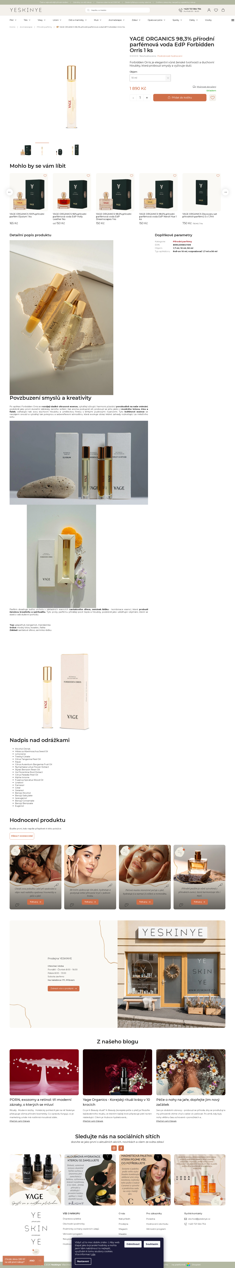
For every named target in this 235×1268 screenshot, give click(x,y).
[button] (9, 192)
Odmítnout (133, 1244)
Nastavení (83, 1261)
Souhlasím (152, 1244)
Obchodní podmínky (74, 1223)
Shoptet (196, 1264)
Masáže (123, 1234)
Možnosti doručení (206, 86)
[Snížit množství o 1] (133, 97)
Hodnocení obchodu (157, 1224)
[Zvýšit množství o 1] (146, 97)
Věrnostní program (72, 1234)
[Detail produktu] (29, 192)
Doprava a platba (72, 1218)
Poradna (150, 1219)
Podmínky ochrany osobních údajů (81, 1229)
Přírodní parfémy (182, 241)
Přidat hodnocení (22, 836)
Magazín (123, 1229)
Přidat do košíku (182, 97)
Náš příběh (124, 1219)
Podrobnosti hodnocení (169, 56)
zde (93, 1254)
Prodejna (123, 1224)
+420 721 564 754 (192, 9)
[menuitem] (15, 20)
